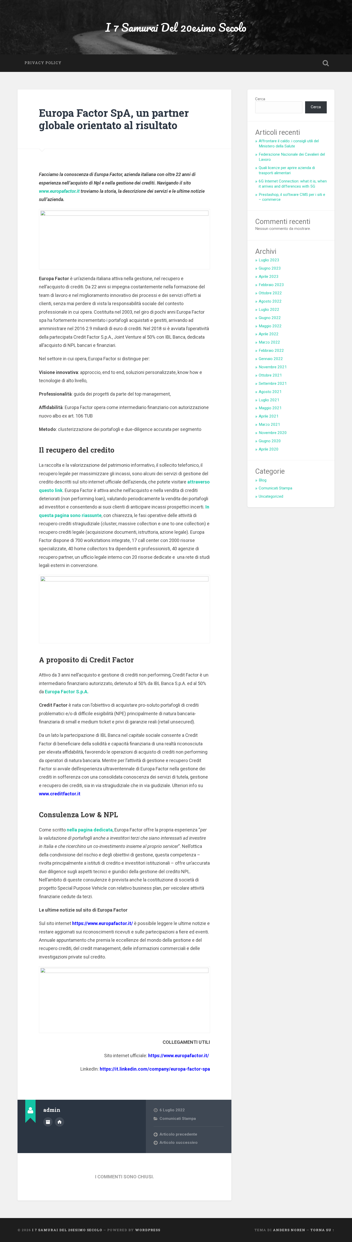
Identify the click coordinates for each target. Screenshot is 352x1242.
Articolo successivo (179, 1142)
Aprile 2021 (269, 416)
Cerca (260, 99)
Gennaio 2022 (271, 358)
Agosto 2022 (270, 301)
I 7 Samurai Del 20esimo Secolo (175, 27)
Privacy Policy (43, 63)
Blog (262, 480)
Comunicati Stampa (178, 1118)
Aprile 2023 (269, 276)
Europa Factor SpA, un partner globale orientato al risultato (114, 119)
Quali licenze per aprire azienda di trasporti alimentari (287, 170)
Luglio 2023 (269, 260)
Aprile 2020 (269, 449)
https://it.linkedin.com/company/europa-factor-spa (155, 1069)
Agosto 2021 (270, 391)
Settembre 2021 (273, 383)
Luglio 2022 (269, 309)
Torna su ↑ (322, 1230)
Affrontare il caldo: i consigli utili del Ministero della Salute (289, 143)
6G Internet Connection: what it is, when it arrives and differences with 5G (293, 184)
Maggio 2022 (270, 326)
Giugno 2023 (270, 268)
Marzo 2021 (269, 424)
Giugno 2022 (270, 317)
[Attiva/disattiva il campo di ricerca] (325, 63)
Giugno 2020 (270, 441)
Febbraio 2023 (271, 284)
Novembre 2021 (273, 367)
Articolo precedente (178, 1134)
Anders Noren (289, 1230)
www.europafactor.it (59, 191)
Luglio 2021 (269, 400)
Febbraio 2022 (271, 350)
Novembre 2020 (273, 432)
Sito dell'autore (59, 1122)
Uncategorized (271, 496)
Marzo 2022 (269, 342)
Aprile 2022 (269, 334)
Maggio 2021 (270, 408)
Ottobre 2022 (270, 293)
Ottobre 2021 (270, 375)
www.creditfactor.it (59, 793)
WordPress (147, 1230)
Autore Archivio (48, 1122)
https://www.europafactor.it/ (102, 923)
